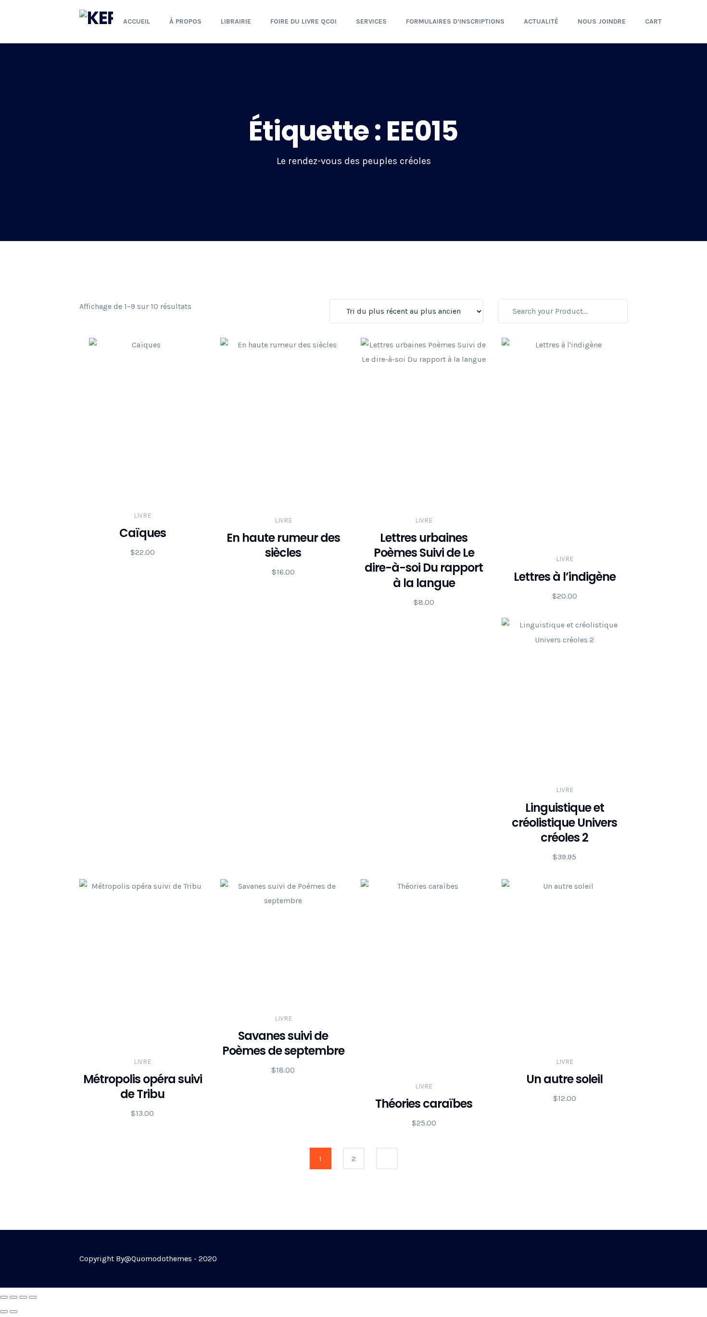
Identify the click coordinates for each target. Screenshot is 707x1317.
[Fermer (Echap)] (33, 1297)
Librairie (236, 21)
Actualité (541, 21)
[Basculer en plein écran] (13, 1297)
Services (371, 21)
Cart (653, 21)
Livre (142, 515)
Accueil (136, 21)
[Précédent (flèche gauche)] (4, 1311)
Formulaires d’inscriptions (455, 21)
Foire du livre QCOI (303, 21)
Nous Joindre (602, 21)
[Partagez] (23, 1297)
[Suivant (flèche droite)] (13, 1311)
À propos (185, 21)
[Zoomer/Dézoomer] (4, 1297)
